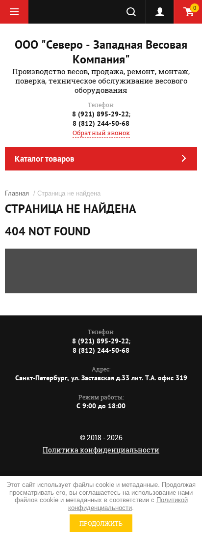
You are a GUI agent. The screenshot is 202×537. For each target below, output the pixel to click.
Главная (17, 193)
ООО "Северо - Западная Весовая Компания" (101, 52)
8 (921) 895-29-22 (100, 114)
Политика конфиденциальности (101, 449)
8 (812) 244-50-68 (101, 123)
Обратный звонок (101, 132)
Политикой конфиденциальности (128, 503)
